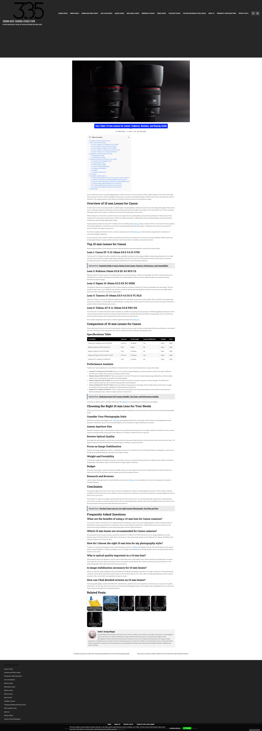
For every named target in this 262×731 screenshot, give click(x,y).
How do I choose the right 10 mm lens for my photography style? (111, 181)
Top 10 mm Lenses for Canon (98, 142)
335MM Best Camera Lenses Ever (19, 21)
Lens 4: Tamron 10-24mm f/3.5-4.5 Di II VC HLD (106, 150)
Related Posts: (94, 189)
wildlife (135, 547)
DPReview (137, 232)
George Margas (121, 131)
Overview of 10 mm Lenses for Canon (100, 140)
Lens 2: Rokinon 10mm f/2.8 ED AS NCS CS (105, 146)
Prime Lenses (161, 13)
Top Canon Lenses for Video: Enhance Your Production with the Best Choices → (163, 654)
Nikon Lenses (74, 13)
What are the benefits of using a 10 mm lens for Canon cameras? (111, 177)
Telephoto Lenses (174, 13)
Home (109, 724)
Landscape (116, 420)
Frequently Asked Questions (226, 13)
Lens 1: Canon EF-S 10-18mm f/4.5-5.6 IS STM (105, 144)
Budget (95, 170)
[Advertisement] (131, 41)
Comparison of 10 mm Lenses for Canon (101, 153)
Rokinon (136, 224)
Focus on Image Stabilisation (101, 166)
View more (121, 729)
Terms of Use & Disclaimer (12, 719)
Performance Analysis (99, 157)
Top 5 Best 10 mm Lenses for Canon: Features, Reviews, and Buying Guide (131, 126)
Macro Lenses (119, 13)
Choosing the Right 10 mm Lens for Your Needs (103, 159)
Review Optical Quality (99, 164)
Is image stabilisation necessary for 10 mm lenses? (107, 185)
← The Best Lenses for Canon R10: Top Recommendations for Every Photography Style (100, 654)
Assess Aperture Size (99, 163)
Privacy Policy (243, 13)
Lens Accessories (106, 13)
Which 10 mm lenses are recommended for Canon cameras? (110, 179)
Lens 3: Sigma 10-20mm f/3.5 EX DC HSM (104, 148)
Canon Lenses (63, 13)
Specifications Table (98, 155)
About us (211, 13)
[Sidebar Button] (257, 13)
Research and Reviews (99, 172)
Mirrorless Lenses (148, 13)
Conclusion (93, 174)
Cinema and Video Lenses (89, 13)
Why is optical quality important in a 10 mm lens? (107, 183)
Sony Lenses (8, 697)
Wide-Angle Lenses (133, 13)
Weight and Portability (99, 168)
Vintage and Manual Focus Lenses (194, 13)
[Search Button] (253, 13)
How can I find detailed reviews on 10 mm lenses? (107, 187)
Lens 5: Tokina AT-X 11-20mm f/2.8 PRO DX (105, 152)
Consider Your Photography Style (102, 161)
